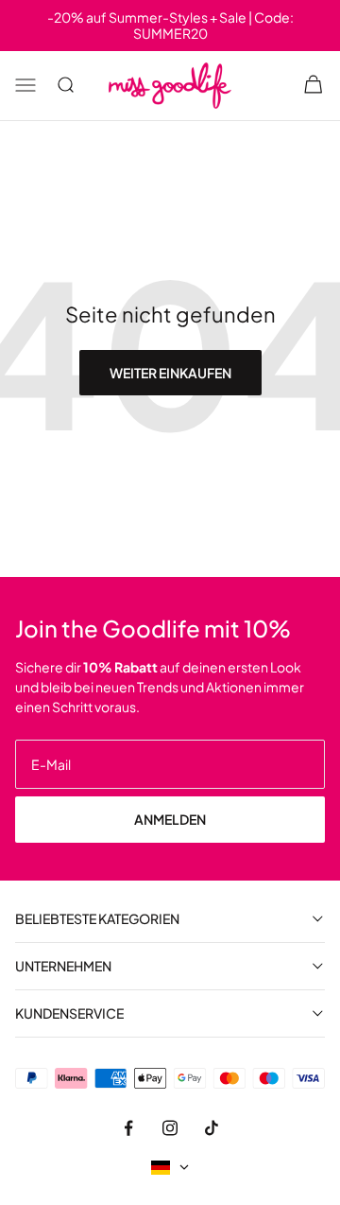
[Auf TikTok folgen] (211, 1128)
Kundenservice (69, 1013)
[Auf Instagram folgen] (170, 1128)
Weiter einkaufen (170, 372)
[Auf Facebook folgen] (128, 1128)
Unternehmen (63, 966)
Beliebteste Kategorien (97, 919)
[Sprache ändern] (170, 1168)
